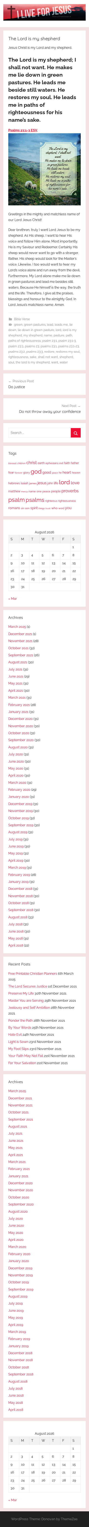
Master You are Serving (26, 1001)
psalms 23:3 (34, 351)
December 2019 (20, 804)
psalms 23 (32, 346)
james (33, 483)
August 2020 (18, 747)
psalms (35, 499)
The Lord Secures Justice (27, 986)
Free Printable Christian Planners (32, 974)
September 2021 (20, 655)
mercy (24, 491)
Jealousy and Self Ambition (29, 1008)
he (60, 472)
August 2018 (17, 917)
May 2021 (15, 683)
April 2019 (15, 860)
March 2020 (17, 783)
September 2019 (20, 825)
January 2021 (18, 712)
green (18, 324)
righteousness (18, 357)
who (54, 508)
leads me (61, 324)
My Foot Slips (18, 1049)
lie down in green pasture (36, 330)
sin (22, 508)
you (68, 508)
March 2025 (17, 627)
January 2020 (18, 797)
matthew (14, 491)
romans (14, 508)
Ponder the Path (20, 1021)
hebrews (14, 483)
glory (26, 472)
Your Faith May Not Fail (25, 1056)
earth (41, 463)
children (21, 463)
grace (55, 473)
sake (33, 357)
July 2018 (15, 924)
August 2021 (17, 662)
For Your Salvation (22, 1063)
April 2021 (15, 691)
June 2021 (15, 676)
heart (67, 472)
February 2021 (19, 705)
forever (18, 472)
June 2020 (16, 761)
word (61, 508)
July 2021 (15, 669)
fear (11, 472)
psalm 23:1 (49, 341)
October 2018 (18, 903)
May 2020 (15, 768)
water (64, 362)
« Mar (12, 599)
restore (49, 351)
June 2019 (16, 846)
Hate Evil (15, 1035)
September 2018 (20, 910)
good (46, 472)
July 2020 (15, 754)
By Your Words (19, 1028)
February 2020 (19, 790)
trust (48, 508)
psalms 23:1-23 (68, 346)
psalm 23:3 (15, 346)
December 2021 (20, 634)
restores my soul (68, 351)
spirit (34, 508)
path (69, 335)
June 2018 (16, 931)
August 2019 (17, 832)
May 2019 (15, 853)
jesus (42, 483)
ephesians (52, 463)
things (41, 508)
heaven (76, 472)
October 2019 (18, 818)
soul (11, 362)
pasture (59, 335)
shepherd (66, 357)
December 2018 (20, 889)
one (39, 491)
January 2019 (18, 882)
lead (50, 324)
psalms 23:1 (49, 346)
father (75, 463)
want (54, 362)
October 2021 (18, 648)
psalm (16, 499)
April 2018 (15, 945)
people (56, 491)
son (27, 508)
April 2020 (16, 775)
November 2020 (20, 726)
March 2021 (17, 698)
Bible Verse (22, 319)
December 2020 (20, 719)
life (56, 483)
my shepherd (32, 335)
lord (58, 330)
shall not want (48, 357)
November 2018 (20, 896)
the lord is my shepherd (33, 362)
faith (67, 463)
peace (46, 491)
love (75, 482)
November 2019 (20, 811)
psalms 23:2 (16, 351)
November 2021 (20, 641)
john (50, 483)
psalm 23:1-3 (67, 341)
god (36, 471)
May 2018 (15, 938)
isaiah (24, 483)
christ (31, 462)
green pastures (35, 324)
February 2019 (19, 875)
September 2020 (21, 740)
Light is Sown (18, 1042)
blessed (12, 463)
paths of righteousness (24, 341)
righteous (51, 500)
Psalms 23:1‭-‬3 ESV (22, 130)
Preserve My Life (21, 993)
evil (61, 463)
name (48, 335)
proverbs (70, 490)
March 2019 (17, 867)
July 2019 (15, 839)
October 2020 (18, 733)
